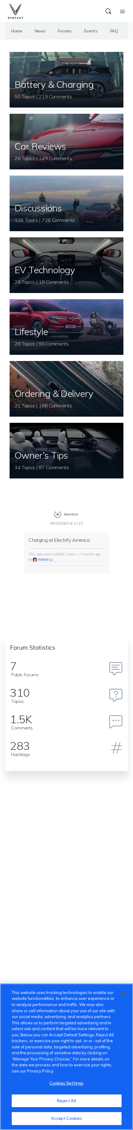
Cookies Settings (66, 1083)
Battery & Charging (54, 84)
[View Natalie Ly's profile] (35, 559)
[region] (66, 1056)
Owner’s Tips (41, 455)
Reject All (66, 1100)
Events (91, 31)
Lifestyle (31, 332)
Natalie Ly (45, 559)
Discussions (38, 208)
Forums (64, 31)
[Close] (123, 993)
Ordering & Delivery (54, 393)
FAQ (114, 31)
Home (16, 31)
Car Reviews (40, 146)
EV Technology (45, 270)
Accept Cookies (66, 1118)
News (40, 31)
